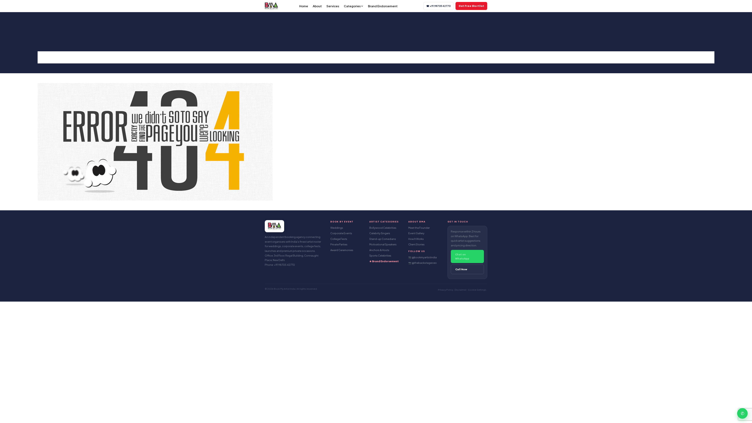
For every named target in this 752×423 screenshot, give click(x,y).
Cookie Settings (477, 289)
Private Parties (338, 244)
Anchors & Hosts (379, 250)
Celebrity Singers (379, 233)
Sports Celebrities (380, 255)
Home (303, 6)
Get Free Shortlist (471, 5)
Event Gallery (416, 233)
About (317, 6)
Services (332, 6)
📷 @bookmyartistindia (422, 257)
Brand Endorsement (383, 6)
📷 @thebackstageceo (422, 262)
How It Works (416, 238)
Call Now (461, 269)
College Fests (338, 238)
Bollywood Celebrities (382, 227)
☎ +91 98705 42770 (438, 5)
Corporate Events (341, 233)
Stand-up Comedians (382, 238)
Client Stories (416, 244)
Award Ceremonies (341, 250)
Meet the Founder (419, 227)
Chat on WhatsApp (462, 256)
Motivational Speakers (383, 244)
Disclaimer (461, 289)
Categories (352, 6)
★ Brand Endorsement (384, 261)
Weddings (336, 227)
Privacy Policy (446, 289)
